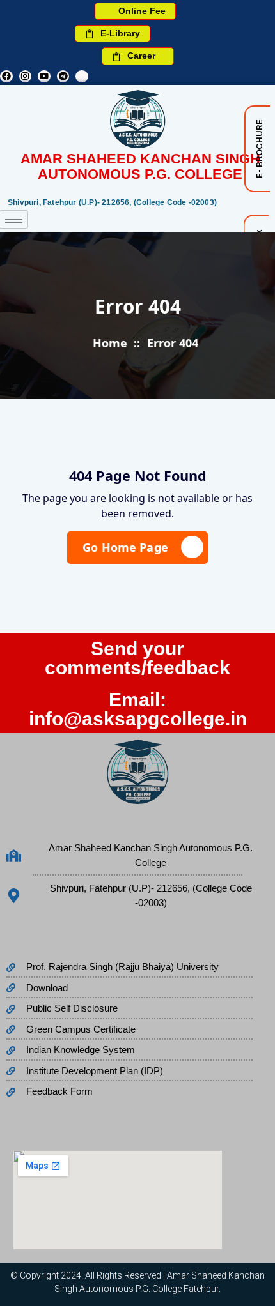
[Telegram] (63, 76)
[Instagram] (25, 76)
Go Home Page (125, 547)
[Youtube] (44, 76)
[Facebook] (6, 76)
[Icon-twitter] (81, 76)
